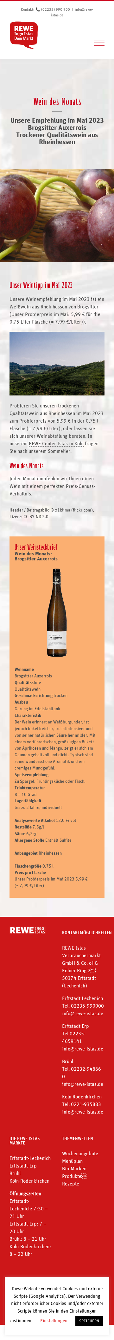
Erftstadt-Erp (23, 1165)
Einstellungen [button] (53, 1320)
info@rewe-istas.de (82, 1013)
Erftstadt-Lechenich (30, 1158)
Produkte (74, 1176)
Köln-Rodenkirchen (29, 1181)
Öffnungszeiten (25, 1193)
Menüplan (72, 1161)
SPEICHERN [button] (89, 1321)
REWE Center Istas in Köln (56, 443)
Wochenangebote (80, 1153)
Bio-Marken (74, 1168)
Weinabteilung (52, 436)
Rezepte (70, 1183)
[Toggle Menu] (99, 43)
